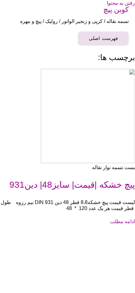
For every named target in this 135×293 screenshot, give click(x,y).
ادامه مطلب (122, 221)
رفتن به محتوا (121, 3)
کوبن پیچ (116, 9)
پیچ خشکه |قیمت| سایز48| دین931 (72, 185)
